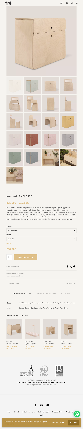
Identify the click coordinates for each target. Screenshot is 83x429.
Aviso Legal (22, 382)
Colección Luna (29, 412)
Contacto (69, 412)
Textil (8, 235)
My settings (58, 423)
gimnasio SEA (29, 341)
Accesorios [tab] (65, 293)
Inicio (8, 191)
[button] (61, 3)
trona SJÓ (64, 341)
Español (41, 415)
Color (9, 227)
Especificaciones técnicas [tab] (46, 293)
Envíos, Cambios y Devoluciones (54, 382)
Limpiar (8, 243)
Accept (73, 422)
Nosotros (17, 412)
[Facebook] (68, 267)
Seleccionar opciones (11, 347)
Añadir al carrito (25, 257)
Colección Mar (17, 191)
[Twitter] (71, 267)
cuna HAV (9, 341)
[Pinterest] (75, 267)
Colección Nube (57, 412)
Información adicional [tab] (22, 293)
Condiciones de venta (34, 382)
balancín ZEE (47, 341)
